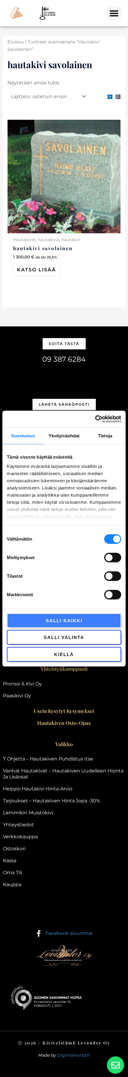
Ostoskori (14, 848)
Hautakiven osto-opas (64, 722)
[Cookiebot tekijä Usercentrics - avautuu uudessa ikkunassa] (95, 419)
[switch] (112, 557)
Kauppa (12, 884)
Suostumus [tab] (23, 435)
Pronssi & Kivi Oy (22, 684)
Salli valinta (64, 637)
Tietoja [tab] (105, 435)
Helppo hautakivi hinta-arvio (37, 789)
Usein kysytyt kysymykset (64, 711)
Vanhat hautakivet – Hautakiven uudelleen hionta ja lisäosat (63, 774)
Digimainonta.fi (73, 1055)
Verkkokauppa (20, 836)
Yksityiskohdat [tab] (64, 435)
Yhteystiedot (18, 824)
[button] (114, 13)
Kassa (9, 860)
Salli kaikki (64, 620)
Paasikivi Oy (17, 696)
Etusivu (15, 42)
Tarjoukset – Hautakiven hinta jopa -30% (51, 801)
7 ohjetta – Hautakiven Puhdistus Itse (48, 759)
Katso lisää (36, 270)
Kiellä (64, 654)
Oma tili (12, 872)
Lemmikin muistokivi (28, 813)
